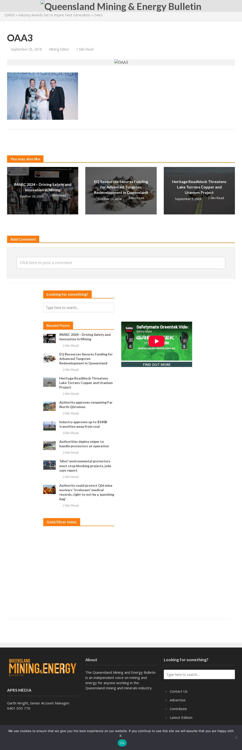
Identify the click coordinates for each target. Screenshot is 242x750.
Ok (122, 743)
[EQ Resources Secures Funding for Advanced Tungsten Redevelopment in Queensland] (49, 357)
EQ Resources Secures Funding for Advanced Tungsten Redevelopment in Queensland (121, 187)
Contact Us (179, 691)
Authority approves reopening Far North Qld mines (85, 404)
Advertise (178, 700)
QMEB (10, 15)
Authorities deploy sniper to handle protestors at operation (84, 443)
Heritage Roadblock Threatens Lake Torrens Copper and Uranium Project (199, 187)
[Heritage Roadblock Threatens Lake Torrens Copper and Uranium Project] (49, 381)
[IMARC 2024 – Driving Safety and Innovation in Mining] (49, 338)
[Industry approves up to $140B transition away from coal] (49, 425)
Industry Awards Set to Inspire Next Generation (54, 15)
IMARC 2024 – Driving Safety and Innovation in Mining (42, 187)
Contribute (178, 708)
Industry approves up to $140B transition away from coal (83, 424)
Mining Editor (59, 49)
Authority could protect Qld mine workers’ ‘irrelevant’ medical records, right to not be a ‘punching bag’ (86, 492)
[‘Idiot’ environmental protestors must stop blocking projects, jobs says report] (49, 464)
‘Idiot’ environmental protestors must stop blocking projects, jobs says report (85, 465)
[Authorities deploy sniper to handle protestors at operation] (49, 445)
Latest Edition (181, 717)
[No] (236, 737)
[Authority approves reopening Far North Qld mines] (49, 406)
